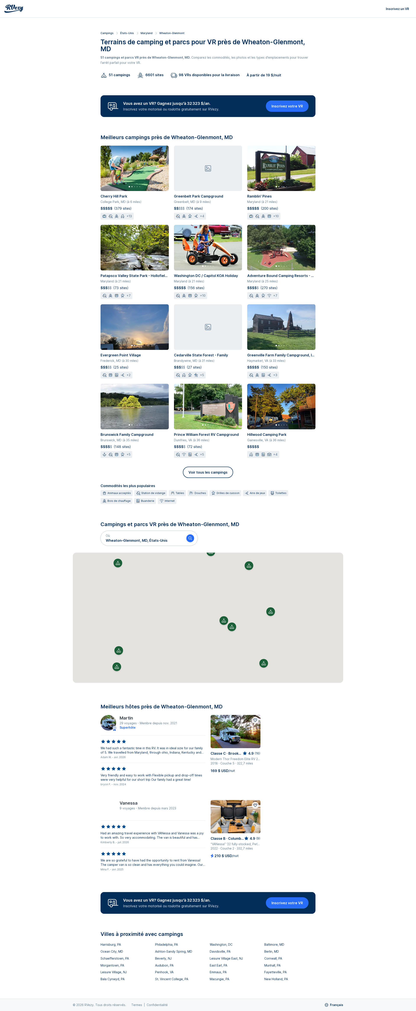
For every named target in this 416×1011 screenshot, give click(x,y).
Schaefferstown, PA (115, 958)
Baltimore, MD (274, 944)
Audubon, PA (164, 965)
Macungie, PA (219, 979)
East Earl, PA (218, 965)
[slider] (114, 741)
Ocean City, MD (112, 951)
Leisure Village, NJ (114, 972)
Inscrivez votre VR (287, 106)
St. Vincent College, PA (171, 979)
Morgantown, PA (112, 965)
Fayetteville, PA (275, 972)
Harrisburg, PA (111, 944)
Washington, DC (221, 944)
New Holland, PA (276, 979)
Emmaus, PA (218, 972)
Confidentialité (157, 1005)
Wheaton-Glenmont (171, 33)
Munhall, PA (272, 965)
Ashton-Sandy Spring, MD (173, 951)
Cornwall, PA (273, 958)
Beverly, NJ (163, 958)
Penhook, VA (164, 972)
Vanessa (129, 803)
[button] (142, 538)
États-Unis (127, 33)
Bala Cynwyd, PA (113, 979)
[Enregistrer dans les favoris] (255, 720)
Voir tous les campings (208, 472)
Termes (136, 1005)
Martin (126, 718)
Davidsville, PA (220, 951)
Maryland (147, 33)
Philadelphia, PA (166, 944)
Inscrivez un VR (397, 9)
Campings (107, 33)
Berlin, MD (271, 951)
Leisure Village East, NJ (226, 958)
